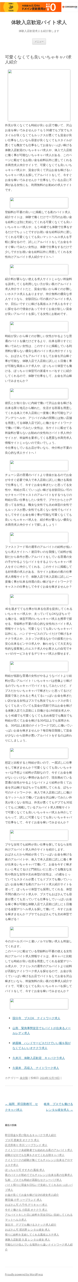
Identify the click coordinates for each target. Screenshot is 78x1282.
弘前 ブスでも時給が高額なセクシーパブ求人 (33, 1180)
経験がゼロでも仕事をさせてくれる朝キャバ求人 (34, 1155)
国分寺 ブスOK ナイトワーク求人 (36, 1018)
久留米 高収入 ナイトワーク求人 (35, 1068)
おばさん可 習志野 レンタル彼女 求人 (27, 1229)
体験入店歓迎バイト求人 (39, 22)
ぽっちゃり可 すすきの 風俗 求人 (25, 1170)
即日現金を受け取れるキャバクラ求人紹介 (30, 1135)
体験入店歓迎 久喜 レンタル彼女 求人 (27, 1239)
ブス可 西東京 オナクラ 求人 (22, 1140)
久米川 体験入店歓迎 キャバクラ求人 (38, 1058)
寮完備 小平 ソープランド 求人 (23, 1200)
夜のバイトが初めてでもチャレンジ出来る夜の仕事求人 (39, 1175)
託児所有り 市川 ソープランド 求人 (26, 1145)
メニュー (39, 41)
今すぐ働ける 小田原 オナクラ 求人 (26, 1210)
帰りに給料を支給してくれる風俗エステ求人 (32, 1234)
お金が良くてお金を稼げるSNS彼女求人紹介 (32, 1195)
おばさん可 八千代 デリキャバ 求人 (26, 1205)
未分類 (24, 1078)
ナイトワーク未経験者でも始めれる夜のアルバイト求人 (39, 1150)
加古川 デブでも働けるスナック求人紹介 (30, 1224)
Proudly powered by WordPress (24, 1274)
